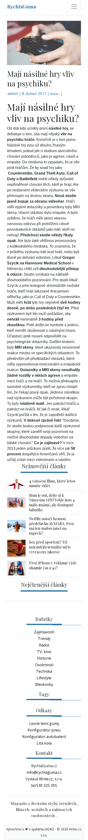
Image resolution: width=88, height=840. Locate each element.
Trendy (44, 638)
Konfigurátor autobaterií (44, 736)
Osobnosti (44, 664)
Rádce (44, 645)
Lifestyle (44, 677)
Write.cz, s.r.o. (51, 779)
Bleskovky (44, 684)
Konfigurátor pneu (44, 730)
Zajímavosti (44, 632)
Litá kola (44, 743)
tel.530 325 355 (44, 785)
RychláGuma (21, 6)
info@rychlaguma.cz (44, 772)
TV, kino (44, 651)
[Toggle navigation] (74, 6)
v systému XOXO (41, 829)
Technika (44, 671)
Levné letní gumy (44, 723)
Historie (44, 658)
